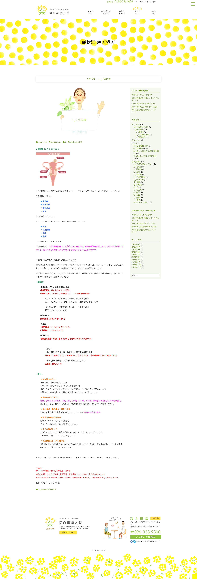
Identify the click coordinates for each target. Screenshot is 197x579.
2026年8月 (136, 244)
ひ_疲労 (136, 192)
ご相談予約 (153, 12)
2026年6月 (136, 249)
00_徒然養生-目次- (141, 146)
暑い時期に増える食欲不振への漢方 (144, 107)
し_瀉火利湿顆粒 (142, 135)
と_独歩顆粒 (140, 137)
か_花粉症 (137, 167)
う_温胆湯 (139, 132)
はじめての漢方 (90, 12)
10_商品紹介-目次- (141, 127)
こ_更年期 (137, 174)
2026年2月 (136, 260)
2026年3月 (136, 257)
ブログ (134, 143)
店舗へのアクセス (68, 532)
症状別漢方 (78, 142)
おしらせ (135, 124)
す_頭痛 (136, 182)
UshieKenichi (56, 142)
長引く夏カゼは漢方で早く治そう (144, 103)
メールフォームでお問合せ (145, 537)
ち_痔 (135, 187)
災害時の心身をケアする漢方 (142, 95)
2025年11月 (136, 267)
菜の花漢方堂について (106, 12)
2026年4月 (136, 254)
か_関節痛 (137, 169)
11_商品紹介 (138, 129)
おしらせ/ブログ (137, 12)
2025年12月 (136, 265)
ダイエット (136, 140)
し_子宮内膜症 (139, 177)
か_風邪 (136, 172)
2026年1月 (136, 262)
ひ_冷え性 (137, 190)
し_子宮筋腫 (79, 120)
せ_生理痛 (137, 185)
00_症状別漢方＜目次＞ (143, 164)
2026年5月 (136, 252)
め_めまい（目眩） (141, 202)
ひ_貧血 (136, 195)
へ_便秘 (136, 200)
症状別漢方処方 (122, 12)
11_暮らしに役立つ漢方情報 (144, 156)
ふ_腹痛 (136, 197)
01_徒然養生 (138, 148)
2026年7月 (136, 247)
